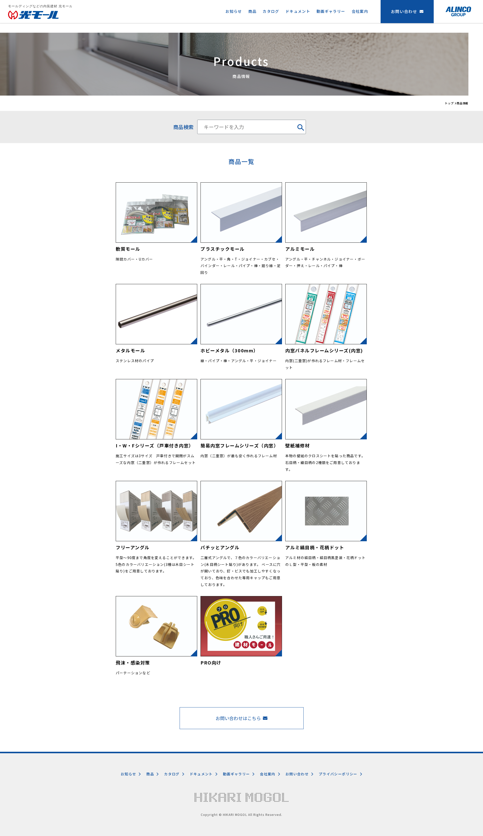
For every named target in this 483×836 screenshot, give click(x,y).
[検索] (299, 127)
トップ (449, 103)
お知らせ (233, 11)
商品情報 (463, 103)
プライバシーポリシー (338, 773)
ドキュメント (298, 11)
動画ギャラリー (330, 11)
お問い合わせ (297, 773)
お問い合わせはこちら (238, 718)
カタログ (271, 11)
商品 (252, 11)
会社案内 (360, 11)
